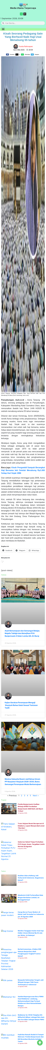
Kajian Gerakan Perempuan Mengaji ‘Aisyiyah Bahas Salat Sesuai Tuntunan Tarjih (21, 705)
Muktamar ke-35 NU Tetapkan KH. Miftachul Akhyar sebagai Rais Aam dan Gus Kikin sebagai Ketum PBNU (31, 1017)
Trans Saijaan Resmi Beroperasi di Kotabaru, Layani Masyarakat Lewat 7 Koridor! (31, 826)
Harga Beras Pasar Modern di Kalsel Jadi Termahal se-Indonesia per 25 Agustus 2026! (31, 914)
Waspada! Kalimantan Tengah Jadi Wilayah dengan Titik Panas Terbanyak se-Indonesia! (31, 982)
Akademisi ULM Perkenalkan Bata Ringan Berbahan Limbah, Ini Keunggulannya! (30, 897)
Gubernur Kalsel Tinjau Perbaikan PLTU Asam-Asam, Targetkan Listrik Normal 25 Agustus (31, 844)
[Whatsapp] (21, 14)
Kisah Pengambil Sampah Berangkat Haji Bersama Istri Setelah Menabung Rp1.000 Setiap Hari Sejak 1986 (23, 470)
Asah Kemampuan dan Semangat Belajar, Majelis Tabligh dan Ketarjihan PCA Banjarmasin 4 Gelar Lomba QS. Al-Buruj (22, 633)
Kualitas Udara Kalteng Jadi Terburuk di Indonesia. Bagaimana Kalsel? (31, 878)
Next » (36, 795)
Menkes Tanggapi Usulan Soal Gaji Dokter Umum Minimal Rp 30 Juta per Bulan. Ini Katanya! (31, 933)
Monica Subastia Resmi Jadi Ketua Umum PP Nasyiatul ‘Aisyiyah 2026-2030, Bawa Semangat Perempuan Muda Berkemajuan (23, 781)
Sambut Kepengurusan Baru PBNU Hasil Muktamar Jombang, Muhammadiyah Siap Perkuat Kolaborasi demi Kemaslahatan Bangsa (31, 1001)
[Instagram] (24, 14)
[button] (3, 29)
